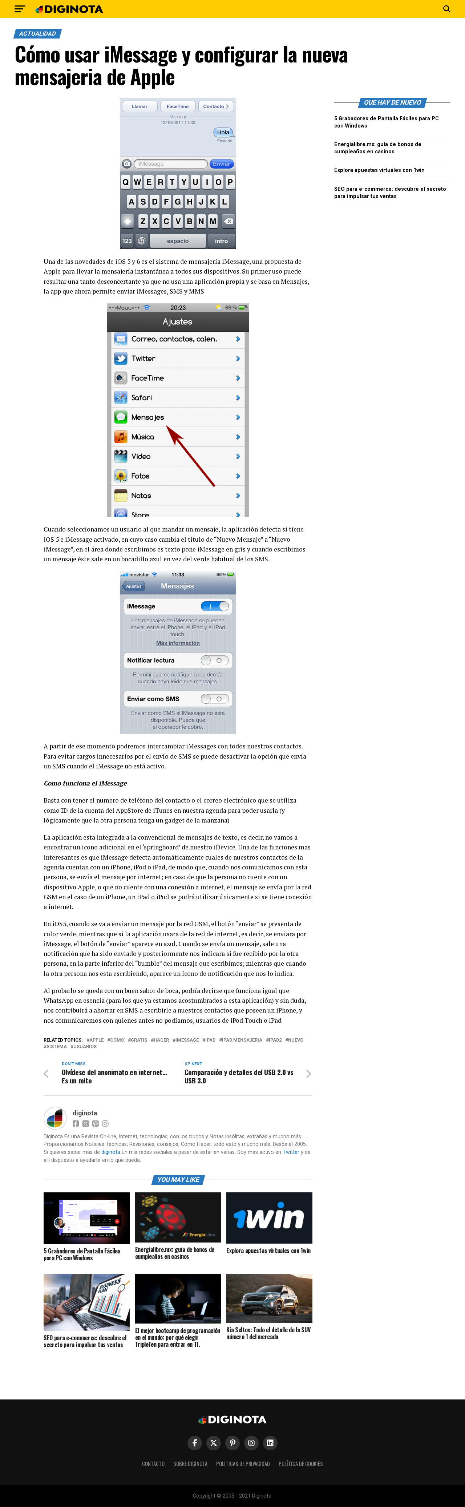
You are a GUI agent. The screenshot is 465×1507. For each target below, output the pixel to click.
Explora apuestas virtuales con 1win (379, 170)
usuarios (85, 1047)
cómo (117, 1040)
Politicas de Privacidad (243, 1463)
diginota (85, 1113)
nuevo (295, 1040)
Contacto (153, 1463)
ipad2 (275, 1040)
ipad (210, 1040)
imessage (187, 1040)
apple (96, 1040)
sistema (56, 1047)
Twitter (291, 1152)
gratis (139, 1040)
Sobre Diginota (190, 1463)
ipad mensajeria (242, 1040)
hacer (161, 1040)
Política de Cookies (301, 1463)
